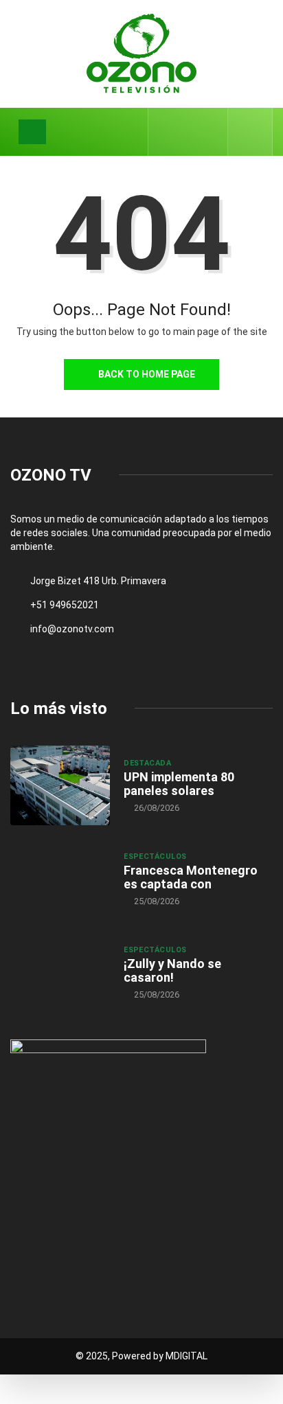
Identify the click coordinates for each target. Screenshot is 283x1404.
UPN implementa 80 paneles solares (179, 784)
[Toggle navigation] (32, 132)
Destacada (147, 763)
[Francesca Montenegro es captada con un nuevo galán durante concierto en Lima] (60, 879)
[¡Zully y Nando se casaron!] (60, 972)
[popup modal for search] (250, 132)
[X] (188, 131)
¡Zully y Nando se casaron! (172, 970)
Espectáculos (155, 856)
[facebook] (167, 131)
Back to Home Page (146, 374)
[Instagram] (210, 131)
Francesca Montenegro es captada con (191, 877)
